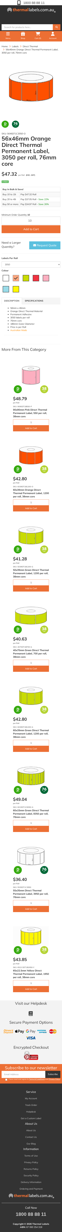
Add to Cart (31, 229)
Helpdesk (31, 1111)
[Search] (56, 27)
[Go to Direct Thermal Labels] (5, 124)
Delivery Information (31, 1182)
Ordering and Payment (31, 1188)
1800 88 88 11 (33, 3)
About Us (31, 1130)
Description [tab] (11, 300)
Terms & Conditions (37, 1079)
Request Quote (46, 245)
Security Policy (31, 1175)
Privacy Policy (54, 1079)
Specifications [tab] (34, 300)
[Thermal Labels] (31, 9)
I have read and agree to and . (34, 1079)
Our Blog (31, 1143)
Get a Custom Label (31, 1118)
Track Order (31, 1105)
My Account (31, 1098)
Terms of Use (31, 1155)
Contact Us (31, 1137)
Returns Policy (31, 1169)
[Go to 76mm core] (15, 124)
